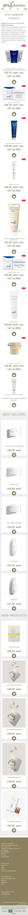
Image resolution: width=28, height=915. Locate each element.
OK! (10, 911)
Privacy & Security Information (8, 871)
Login (2, 867)
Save (24, 45)
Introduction (4, 882)
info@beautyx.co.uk (12, 845)
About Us (3, 880)
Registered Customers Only (8, 878)
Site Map (3, 869)
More (2, 884)
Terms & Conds (5, 863)
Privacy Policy (17, 911)
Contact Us (4, 865)
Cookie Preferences (6, 876)
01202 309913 (10, 843)
